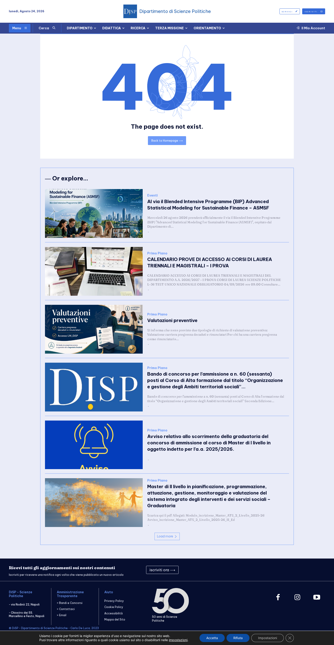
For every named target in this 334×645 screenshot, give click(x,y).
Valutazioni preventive (172, 320)
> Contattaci (66, 609)
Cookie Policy (113, 607)
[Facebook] (278, 597)
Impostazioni (267, 638)
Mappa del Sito (114, 619)
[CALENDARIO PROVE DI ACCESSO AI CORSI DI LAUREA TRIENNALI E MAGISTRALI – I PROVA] (94, 271)
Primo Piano (157, 253)
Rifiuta (238, 638)
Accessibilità (113, 613)
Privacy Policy (114, 601)
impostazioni (178, 640)
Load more (165, 536)
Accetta (212, 638)
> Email (61, 615)
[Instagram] (297, 597)
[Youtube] (316, 597)
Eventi (152, 195)
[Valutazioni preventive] (94, 329)
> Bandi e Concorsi (69, 603)
